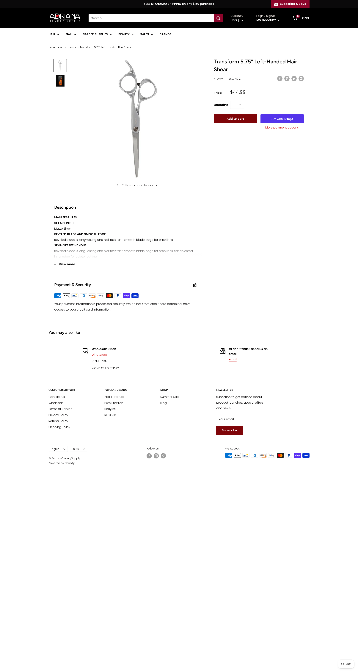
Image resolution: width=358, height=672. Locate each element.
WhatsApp (99, 355)
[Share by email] (301, 78)
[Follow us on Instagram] (156, 455)
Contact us (56, 397)
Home (52, 47)
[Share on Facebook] (279, 78)
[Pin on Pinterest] (287, 78)
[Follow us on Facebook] (149, 455)
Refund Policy (58, 421)
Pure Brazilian (113, 403)
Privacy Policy (58, 415)
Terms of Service (60, 409)
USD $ (75, 449)
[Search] (218, 18)
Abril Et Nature (114, 397)
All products (68, 47)
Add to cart (235, 119)
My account (266, 20)
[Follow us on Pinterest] (163, 455)
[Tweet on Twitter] (294, 78)
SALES (144, 34)
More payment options (282, 127)
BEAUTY (124, 34)
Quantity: (221, 105)
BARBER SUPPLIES (95, 34)
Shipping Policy (59, 427)
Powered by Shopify (61, 463)
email (233, 359)
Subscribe (229, 430)
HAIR (51, 34)
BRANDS (166, 34)
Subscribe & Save (293, 4)
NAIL (69, 34)
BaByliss (110, 409)
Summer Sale (169, 397)
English (55, 449)
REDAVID (110, 415)
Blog (163, 403)
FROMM (218, 79)
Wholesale (56, 403)
